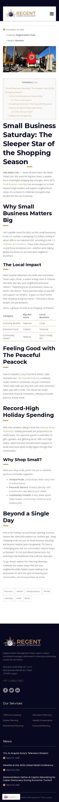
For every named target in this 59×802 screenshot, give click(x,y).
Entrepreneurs (33, 591)
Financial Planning (41, 726)
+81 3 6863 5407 (13, 680)
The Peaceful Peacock (28, 378)
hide (35, 82)
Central (19, 591)
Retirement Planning (13, 726)
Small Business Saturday (15, 184)
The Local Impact (21, 100)
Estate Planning (10, 720)
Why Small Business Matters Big (25, 96)
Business (8, 591)
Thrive (27, 598)
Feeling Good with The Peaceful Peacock (30, 104)
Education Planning (42, 715)
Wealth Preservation (42, 720)
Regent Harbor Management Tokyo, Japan (33, 797)
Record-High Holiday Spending (25, 108)
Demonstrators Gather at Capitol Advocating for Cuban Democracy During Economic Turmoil (29, 779)
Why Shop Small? (22, 112)
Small (18, 598)
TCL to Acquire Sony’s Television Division (25, 753)
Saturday (8, 598)
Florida (47, 591)
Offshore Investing (12, 715)
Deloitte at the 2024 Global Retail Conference (28, 765)
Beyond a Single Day (20, 115)
